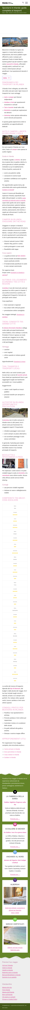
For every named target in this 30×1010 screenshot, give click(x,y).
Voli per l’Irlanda (7, 965)
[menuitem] (22, 3)
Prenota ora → (15, 819)
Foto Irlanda (6, 990)
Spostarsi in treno (19, 361)
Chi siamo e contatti (8, 997)
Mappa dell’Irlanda (8, 992)
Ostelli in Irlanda (7, 970)
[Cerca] (22, 3)
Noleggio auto (15, 950)
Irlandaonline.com (6, 1005)
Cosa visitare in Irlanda (11, 755)
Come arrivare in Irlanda (12, 749)
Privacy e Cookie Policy (9, 999)
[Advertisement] (15, 24)
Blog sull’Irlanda (7, 994)
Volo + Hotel (15, 913)
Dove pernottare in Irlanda (12, 752)
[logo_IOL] (12, 3)
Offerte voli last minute (14, 947)
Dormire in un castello (9, 977)
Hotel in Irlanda (7, 968)
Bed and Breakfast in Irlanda (11, 975)
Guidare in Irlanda (8, 190)
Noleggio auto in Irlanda (10, 972)
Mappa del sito (7, 987)
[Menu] (26, 3)
